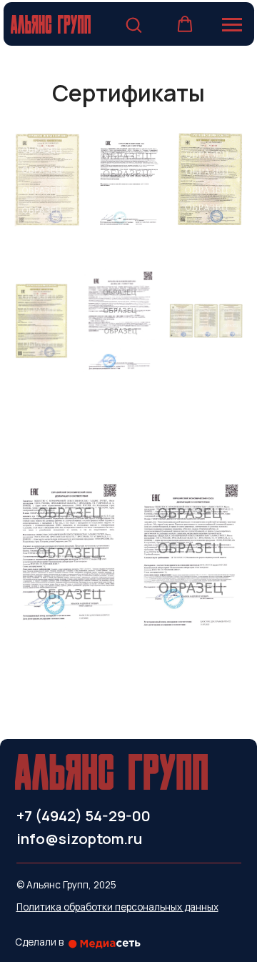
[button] (133, 24)
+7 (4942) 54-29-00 (83, 815)
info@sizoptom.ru (79, 838)
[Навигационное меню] (232, 25)
